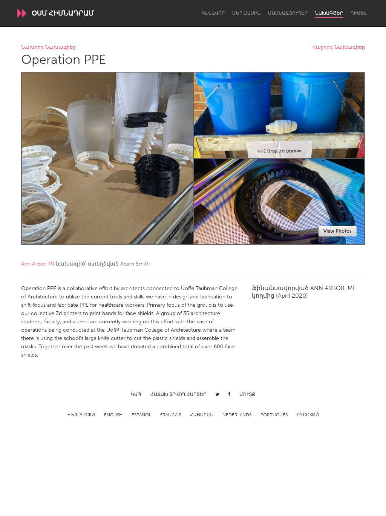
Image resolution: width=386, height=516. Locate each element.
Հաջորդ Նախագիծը (338, 47)
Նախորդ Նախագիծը (48, 47)
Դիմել (358, 13)
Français (170, 414)
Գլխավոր (213, 13)
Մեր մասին (246, 13)
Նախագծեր (329, 13)
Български (81, 414)
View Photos (337, 231)
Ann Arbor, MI (37, 264)
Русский (308, 414)
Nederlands (236, 414)
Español (141, 414)
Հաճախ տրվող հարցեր (178, 394)
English (113, 414)
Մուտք (247, 394)
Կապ (136, 394)
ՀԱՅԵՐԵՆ (201, 414)
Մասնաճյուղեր (288, 13)
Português (274, 414)
